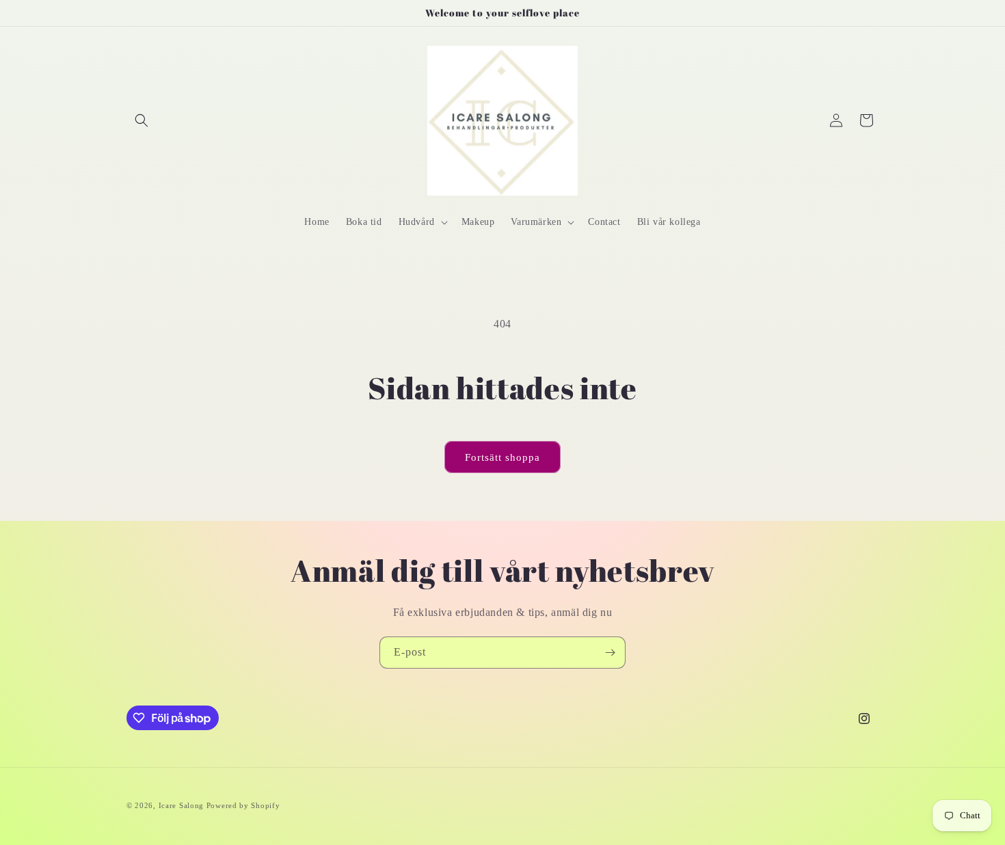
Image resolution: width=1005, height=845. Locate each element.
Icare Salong (182, 805)
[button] (141, 120)
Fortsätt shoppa (502, 457)
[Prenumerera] (610, 652)
